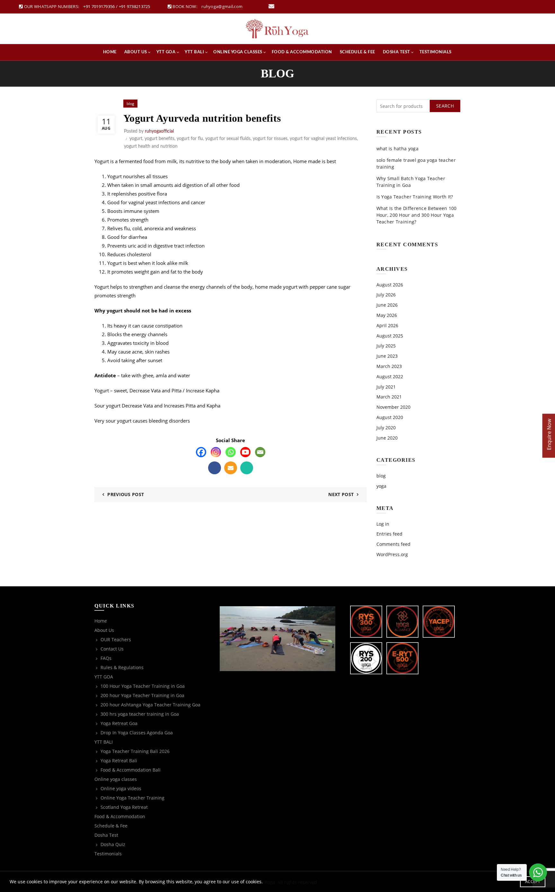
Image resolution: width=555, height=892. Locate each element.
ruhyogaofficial (159, 131)
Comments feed (393, 544)
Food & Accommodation (302, 52)
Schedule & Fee (357, 52)
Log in (382, 524)
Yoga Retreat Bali (119, 760)
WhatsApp (246, 467)
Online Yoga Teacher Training (132, 798)
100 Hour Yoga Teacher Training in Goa (143, 686)
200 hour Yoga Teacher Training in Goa (142, 695)
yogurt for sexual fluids (228, 138)
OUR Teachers (116, 639)
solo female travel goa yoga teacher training (416, 163)
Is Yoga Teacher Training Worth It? (414, 197)
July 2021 (386, 387)
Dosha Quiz (113, 844)
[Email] (260, 452)
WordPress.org (392, 554)
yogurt (135, 138)
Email (230, 467)
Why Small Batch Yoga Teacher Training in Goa (410, 181)
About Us (135, 52)
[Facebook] (201, 452)
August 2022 (389, 376)
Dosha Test (396, 52)
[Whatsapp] (230, 452)
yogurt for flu (190, 138)
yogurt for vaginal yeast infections (323, 138)
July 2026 (386, 295)
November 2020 (393, 407)
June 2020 (387, 438)
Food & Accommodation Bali (131, 770)
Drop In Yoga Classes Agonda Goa (137, 733)
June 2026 (387, 305)
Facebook (214, 467)
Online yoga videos (121, 788)
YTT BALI (194, 52)
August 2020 (389, 417)
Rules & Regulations (122, 667)
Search (445, 106)
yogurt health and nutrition (151, 146)
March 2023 (389, 366)
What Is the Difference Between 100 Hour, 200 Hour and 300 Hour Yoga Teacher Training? (416, 215)
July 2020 (386, 427)
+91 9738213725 (134, 6)
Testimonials (435, 52)
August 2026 (389, 285)
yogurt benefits (159, 138)
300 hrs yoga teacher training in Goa (140, 714)
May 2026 (386, 315)
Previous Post (125, 494)
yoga (381, 486)
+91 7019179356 (99, 6)
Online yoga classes (237, 52)
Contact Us (112, 649)
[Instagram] (216, 452)
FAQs (106, 658)
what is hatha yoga (397, 148)
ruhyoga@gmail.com (221, 6)
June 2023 (387, 356)
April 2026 (387, 325)
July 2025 (386, 346)
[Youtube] (245, 452)
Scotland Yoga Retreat (124, 807)
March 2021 (389, 397)
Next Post (341, 494)
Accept (532, 881)
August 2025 (389, 336)
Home (110, 52)
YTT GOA (166, 52)
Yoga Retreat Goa (119, 723)
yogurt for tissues (270, 138)
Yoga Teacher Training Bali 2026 (135, 751)
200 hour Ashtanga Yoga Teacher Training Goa (150, 705)
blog (130, 103)
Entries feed (389, 534)
